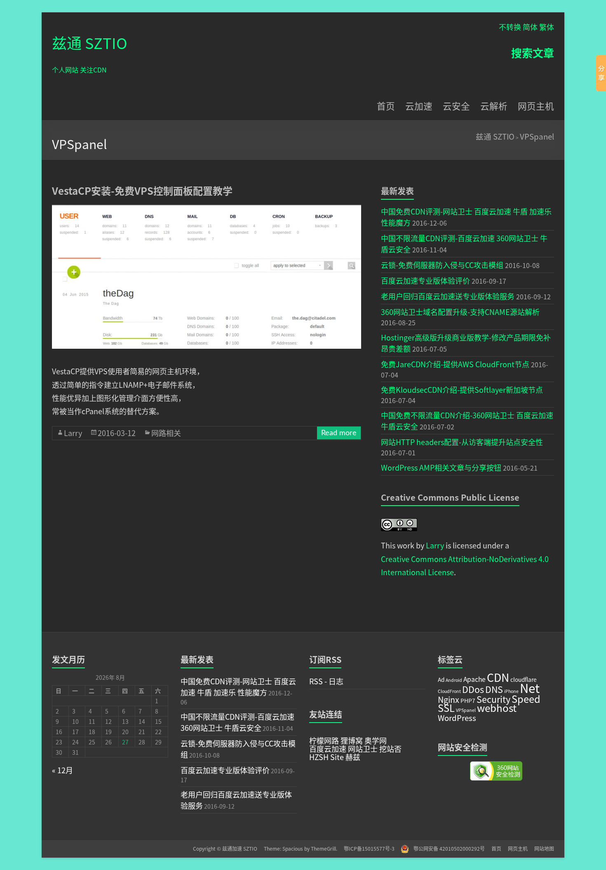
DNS (494, 689)
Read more (339, 433)
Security (493, 699)
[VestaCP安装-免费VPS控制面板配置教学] (206, 208)
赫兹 (352, 756)
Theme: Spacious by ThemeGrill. (300, 848)
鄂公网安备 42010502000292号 (446, 848)
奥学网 (375, 740)
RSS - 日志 (326, 681)
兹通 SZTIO (89, 42)
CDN (498, 677)
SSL (446, 708)
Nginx (448, 699)
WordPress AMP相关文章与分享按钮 (441, 467)
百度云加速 (327, 748)
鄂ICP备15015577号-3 (372, 848)
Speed (526, 699)
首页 (386, 105)
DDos (473, 689)
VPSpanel (537, 136)
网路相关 (166, 432)
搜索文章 (532, 52)
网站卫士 (362, 748)
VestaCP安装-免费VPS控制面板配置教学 (142, 190)
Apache (474, 678)
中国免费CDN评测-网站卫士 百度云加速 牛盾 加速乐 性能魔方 (238, 686)
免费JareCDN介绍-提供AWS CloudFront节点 (455, 364)
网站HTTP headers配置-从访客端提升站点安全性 (462, 441)
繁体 (546, 26)
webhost (497, 707)
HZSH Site (326, 756)
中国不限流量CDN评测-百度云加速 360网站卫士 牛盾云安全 (237, 722)
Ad (441, 679)
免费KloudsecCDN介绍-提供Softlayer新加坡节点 (462, 389)
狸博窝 (351, 740)
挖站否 (390, 748)
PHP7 (467, 700)
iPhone (511, 691)
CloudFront (449, 691)
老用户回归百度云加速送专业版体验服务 (447, 296)
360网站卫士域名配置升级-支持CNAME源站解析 (460, 311)
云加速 (418, 105)
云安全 (456, 105)
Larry (73, 432)
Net (530, 687)
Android (454, 680)
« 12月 (62, 770)
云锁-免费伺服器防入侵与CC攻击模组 (442, 264)
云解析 (493, 105)
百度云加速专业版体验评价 (425, 280)
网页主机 (536, 105)
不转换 (510, 26)
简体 (530, 26)
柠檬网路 (324, 740)
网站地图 (544, 848)
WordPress (457, 717)
